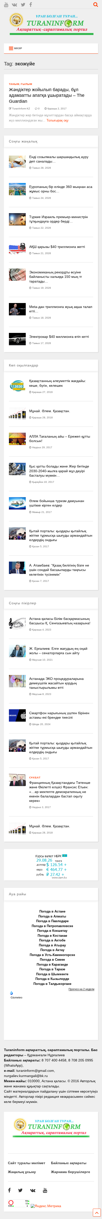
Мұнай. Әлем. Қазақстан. (49, 411)
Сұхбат (35, 777)
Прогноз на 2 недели (81, 989)
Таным (14, 84)
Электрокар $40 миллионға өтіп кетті (59, 337)
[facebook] (30, 4)
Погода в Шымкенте (52, 974)
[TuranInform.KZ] (51, 37)
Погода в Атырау (52, 945)
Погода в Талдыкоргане (52, 984)
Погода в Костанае (52, 935)
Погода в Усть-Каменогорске (52, 955)
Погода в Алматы (52, 916)
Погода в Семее (52, 959)
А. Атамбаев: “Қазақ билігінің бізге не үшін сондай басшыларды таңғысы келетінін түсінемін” (59, 569)
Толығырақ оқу (58, 120)
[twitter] (23, 4)
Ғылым (26, 84)
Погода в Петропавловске (52, 926)
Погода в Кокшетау (52, 931)
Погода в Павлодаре (52, 921)
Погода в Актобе (52, 940)
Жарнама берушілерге (70, 1172)
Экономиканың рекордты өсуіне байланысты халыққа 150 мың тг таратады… (55, 276)
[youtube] (6, 4)
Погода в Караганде (52, 964)
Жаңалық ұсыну (22, 1172)
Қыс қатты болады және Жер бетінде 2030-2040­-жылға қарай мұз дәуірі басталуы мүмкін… (59, 470)
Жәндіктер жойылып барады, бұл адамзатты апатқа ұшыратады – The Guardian (46, 95)
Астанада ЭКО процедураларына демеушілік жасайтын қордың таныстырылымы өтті (56, 683)
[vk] (14, 4)
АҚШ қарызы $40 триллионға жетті (57, 247)
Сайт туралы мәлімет (26, 1163)
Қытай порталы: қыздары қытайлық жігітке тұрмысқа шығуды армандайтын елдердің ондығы (60, 535)
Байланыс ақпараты (68, 1163)
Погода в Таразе (52, 969)
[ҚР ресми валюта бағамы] (51, 878)
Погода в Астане (52, 911)
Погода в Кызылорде (52, 979)
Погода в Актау (52, 950)
